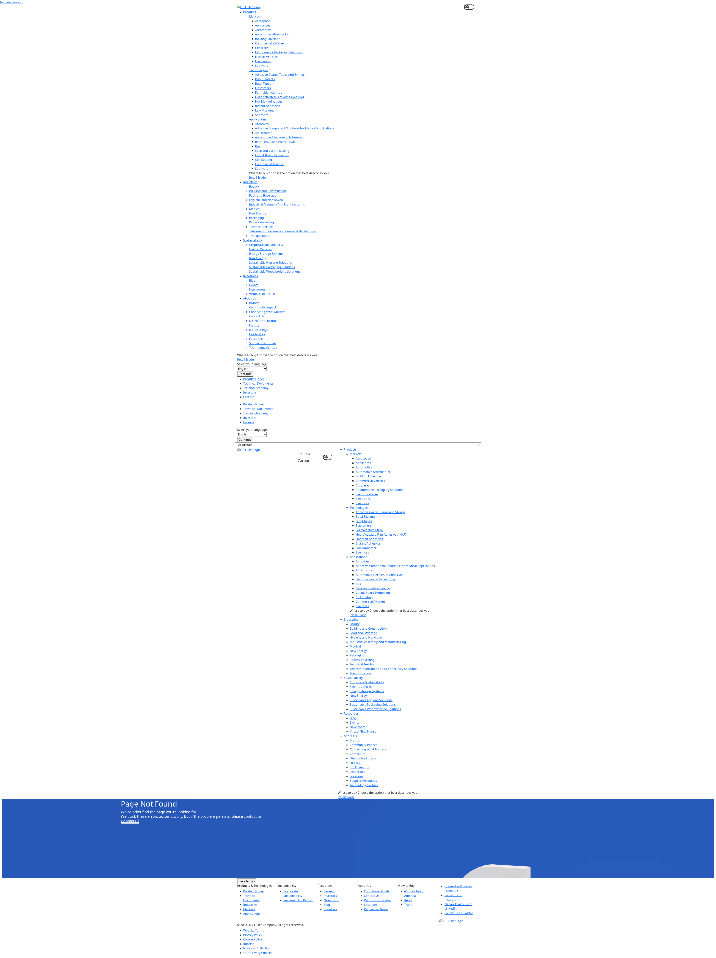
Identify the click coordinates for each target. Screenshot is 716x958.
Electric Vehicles (266, 57)
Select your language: (252, 364)
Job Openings (258, 330)
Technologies (258, 70)
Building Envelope (267, 39)
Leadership (257, 334)
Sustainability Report (298, 900)
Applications (257, 119)
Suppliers (330, 909)
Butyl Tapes (263, 83)
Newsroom (257, 289)
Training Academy (255, 388)
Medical (254, 209)
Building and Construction (267, 191)
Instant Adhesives (267, 106)
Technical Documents (258, 383)
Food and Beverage (262, 195)
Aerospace (262, 21)
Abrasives (262, 124)
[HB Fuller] (248, 449)
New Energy (257, 213)
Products (249, 12)
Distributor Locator (262, 321)
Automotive (263, 30)
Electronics (263, 61)
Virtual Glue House (262, 294)
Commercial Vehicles (269, 43)
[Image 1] (451, 920)
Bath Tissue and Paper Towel (275, 142)
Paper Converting (261, 222)
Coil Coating (263, 160)
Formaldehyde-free (268, 92)
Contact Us (257, 316)
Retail (253, 177)
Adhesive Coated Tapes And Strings (280, 75)
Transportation (259, 236)
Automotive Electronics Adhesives (279, 137)
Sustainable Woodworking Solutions (274, 271)
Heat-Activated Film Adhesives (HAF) (280, 97)
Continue (245, 374)
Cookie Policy (252, 939)
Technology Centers (263, 348)
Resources (250, 276)
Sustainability (252, 240)
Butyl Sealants (265, 79)
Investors (249, 392)
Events (253, 285)
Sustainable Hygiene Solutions (270, 263)
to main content (11, 2)
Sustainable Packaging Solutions (272, 267)
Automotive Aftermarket (272, 34)
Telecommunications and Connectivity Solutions (283, 231)
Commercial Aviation (269, 164)
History (254, 325)
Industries (250, 182)
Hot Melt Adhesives (268, 101)
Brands (254, 303)
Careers (248, 397)
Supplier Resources (262, 343)
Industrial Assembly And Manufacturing (277, 204)
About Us (249, 298)
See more (261, 66)
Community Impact (262, 307)
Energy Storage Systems (266, 254)
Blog (252, 280)
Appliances (262, 25)
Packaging (256, 218)
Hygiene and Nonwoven (266, 200)
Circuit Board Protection (272, 155)
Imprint (248, 944)
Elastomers (263, 88)
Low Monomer (265, 110)
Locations (256, 339)
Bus (257, 146)
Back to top (247, 881)
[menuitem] (361, 95)
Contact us (130, 820)
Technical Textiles (261, 227)
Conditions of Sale (377, 891)
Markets (255, 16)
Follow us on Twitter (459, 913)
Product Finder (253, 379)
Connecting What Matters (267, 312)
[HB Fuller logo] (248, 7)
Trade (262, 177)
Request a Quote (376, 909)
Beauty (254, 186)
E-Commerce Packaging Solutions (279, 52)
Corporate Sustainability (266, 245)
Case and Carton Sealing (272, 151)
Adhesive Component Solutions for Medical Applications (294, 128)
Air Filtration (263, 133)
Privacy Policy (252, 935)
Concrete (261, 48)
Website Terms (253, 930)
